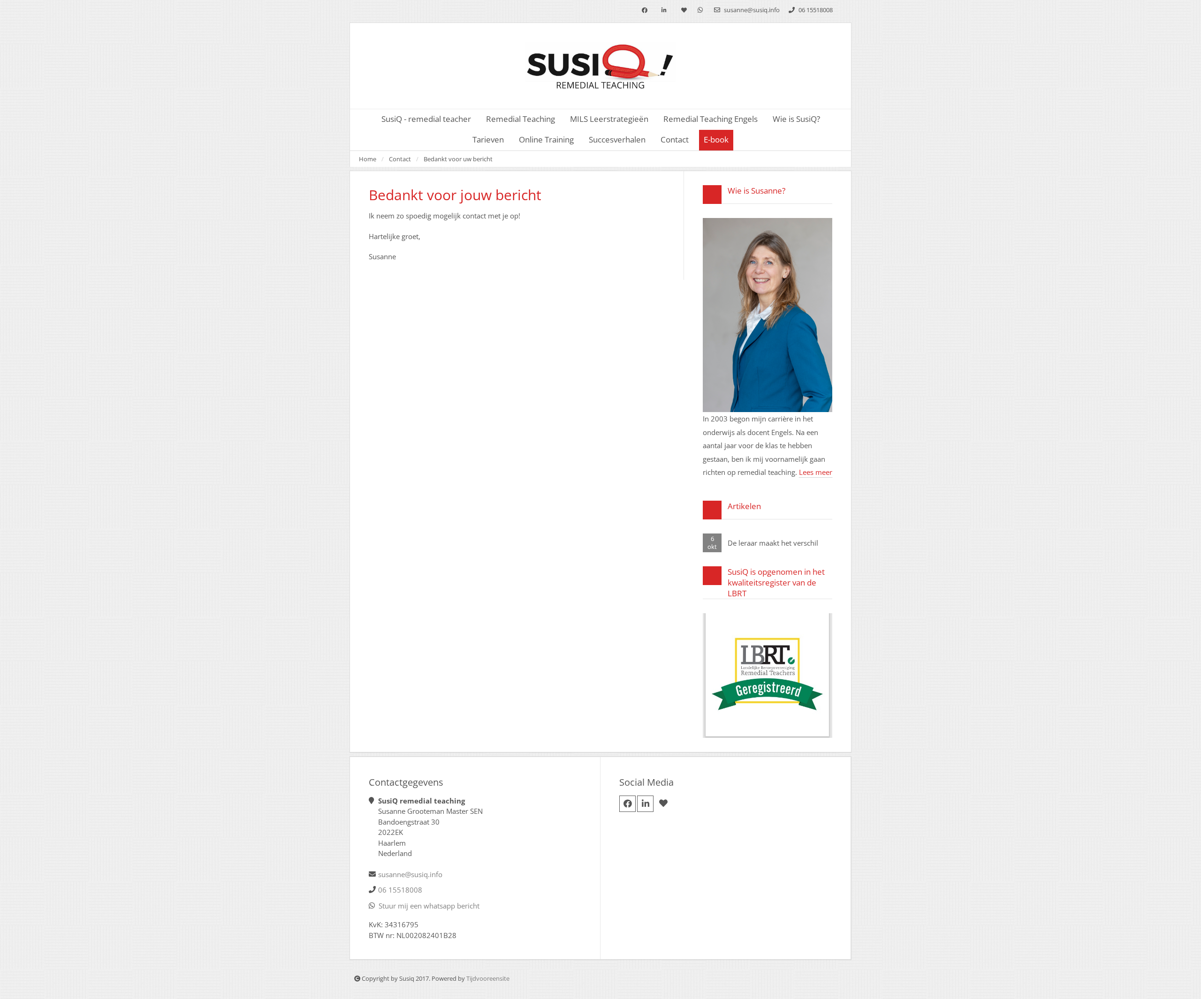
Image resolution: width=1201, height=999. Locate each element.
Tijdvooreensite (487, 978)
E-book (716, 139)
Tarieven (488, 139)
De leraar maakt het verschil (773, 543)
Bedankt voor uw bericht (458, 159)
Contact (400, 159)
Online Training (546, 139)
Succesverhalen (617, 139)
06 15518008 (815, 10)
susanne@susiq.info (751, 10)
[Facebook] (644, 10)
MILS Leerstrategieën (609, 118)
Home (367, 159)
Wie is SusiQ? (796, 118)
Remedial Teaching (520, 118)
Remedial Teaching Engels (710, 118)
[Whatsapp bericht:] (700, 10)
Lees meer (815, 472)
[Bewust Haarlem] (684, 10)
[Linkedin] (664, 10)
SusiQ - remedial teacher (426, 118)
